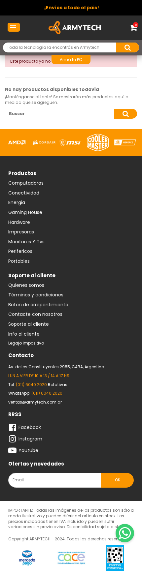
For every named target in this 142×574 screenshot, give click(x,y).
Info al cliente (24, 334)
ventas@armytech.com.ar (35, 402)
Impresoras (21, 232)
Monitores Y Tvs (26, 242)
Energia (16, 203)
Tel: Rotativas (37, 384)
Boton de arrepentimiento (38, 305)
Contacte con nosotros (35, 315)
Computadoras (26, 183)
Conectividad (23, 193)
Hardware (19, 223)
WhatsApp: (35, 393)
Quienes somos (26, 286)
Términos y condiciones (35, 295)
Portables (19, 261)
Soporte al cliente (28, 324)
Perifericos (20, 252)
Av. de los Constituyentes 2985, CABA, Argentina (56, 367)
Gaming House (25, 213)
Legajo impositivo (26, 343)
